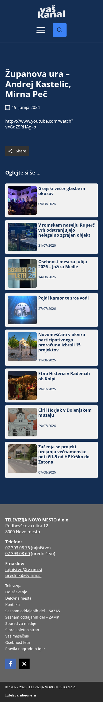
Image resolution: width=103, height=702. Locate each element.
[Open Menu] (40, 30)
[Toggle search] (60, 30)
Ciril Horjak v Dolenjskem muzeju (65, 413)
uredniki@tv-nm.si (23, 575)
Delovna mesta (18, 598)
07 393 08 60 (17, 553)
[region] (51, 661)
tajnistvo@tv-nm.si (23, 569)
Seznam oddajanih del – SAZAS (32, 611)
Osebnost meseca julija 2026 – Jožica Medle (62, 264)
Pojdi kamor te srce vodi (63, 298)
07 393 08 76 (17, 548)
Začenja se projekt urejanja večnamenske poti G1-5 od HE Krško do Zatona (64, 454)
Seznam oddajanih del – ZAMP (32, 617)
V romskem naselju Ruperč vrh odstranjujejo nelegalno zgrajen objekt (66, 230)
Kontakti (12, 605)
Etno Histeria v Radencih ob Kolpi (64, 376)
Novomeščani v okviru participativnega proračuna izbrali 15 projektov (61, 342)
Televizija (13, 586)
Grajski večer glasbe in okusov (61, 191)
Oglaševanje (16, 592)
